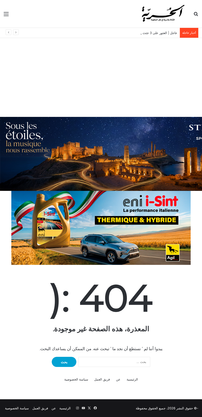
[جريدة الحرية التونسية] (162, 13)
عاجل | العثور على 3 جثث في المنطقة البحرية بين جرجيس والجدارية (130, 33)
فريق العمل (102, 379)
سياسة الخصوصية (76, 379)
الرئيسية (132, 379)
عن (118, 379)
